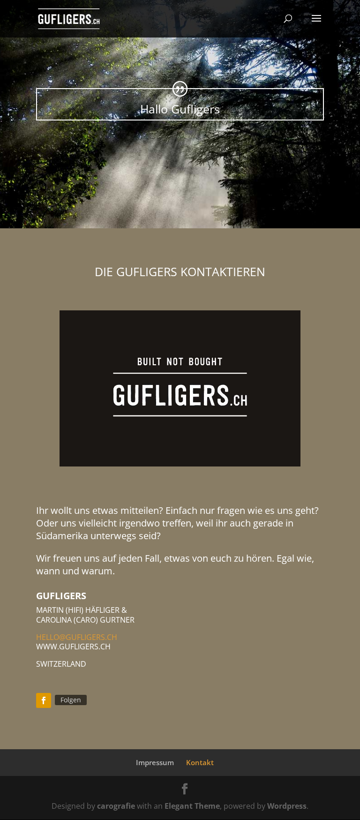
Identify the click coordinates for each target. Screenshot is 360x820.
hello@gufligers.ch (76, 637)
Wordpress (287, 806)
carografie (116, 806)
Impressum (155, 762)
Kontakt (200, 762)
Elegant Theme (192, 806)
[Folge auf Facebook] (43, 700)
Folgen (70, 699)
